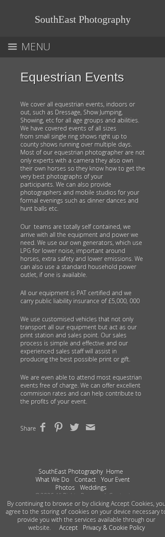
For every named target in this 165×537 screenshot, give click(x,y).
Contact (85, 479)
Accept (68, 527)
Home (114, 471)
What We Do (52, 479)
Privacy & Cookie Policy (114, 527)
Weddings (93, 487)
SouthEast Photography (70, 471)
